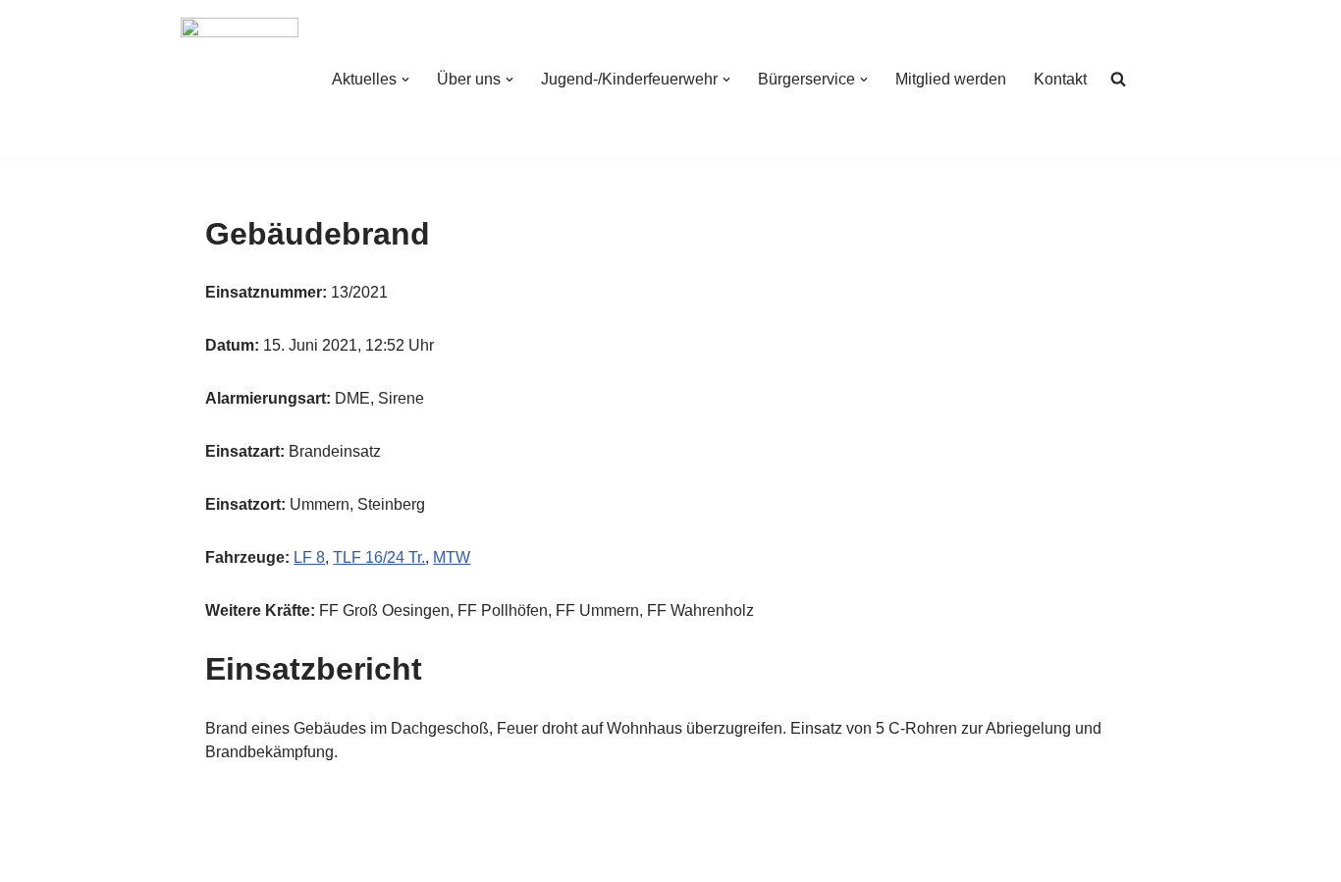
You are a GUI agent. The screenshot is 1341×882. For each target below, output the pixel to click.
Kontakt (1060, 79)
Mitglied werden (950, 79)
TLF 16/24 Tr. (379, 557)
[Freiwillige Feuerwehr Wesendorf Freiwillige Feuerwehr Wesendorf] (239, 79)
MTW (451, 557)
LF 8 (309, 557)
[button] (405, 79)
